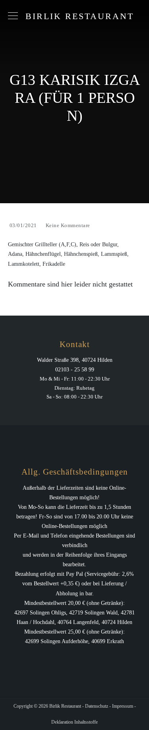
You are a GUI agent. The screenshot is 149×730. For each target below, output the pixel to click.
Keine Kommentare (68, 225)
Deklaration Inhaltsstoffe (74, 722)
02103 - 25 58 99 (74, 370)
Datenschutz (96, 706)
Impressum (122, 706)
